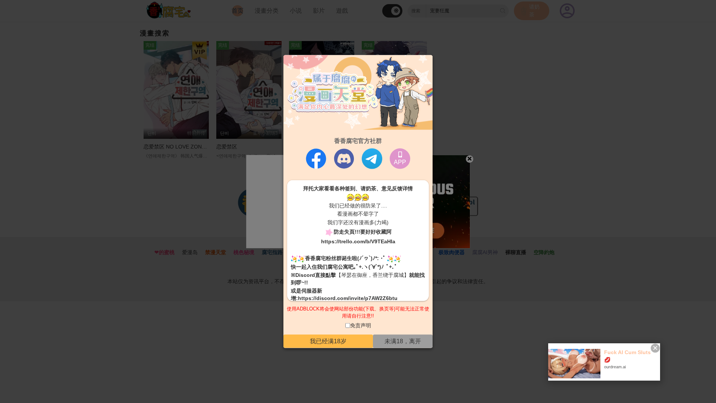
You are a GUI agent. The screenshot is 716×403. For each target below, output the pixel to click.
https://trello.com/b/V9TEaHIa (358, 241)
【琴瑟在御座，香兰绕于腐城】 (372, 275)
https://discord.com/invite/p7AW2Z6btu (348, 298)
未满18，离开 (402, 341)
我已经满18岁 (328, 341)
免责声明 (360, 325)
